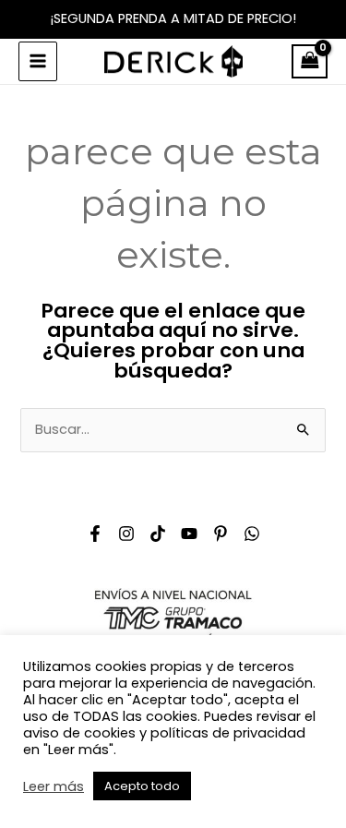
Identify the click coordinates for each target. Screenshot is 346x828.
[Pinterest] (220, 533)
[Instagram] (126, 533)
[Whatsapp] (252, 533)
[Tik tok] (158, 533)
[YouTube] (189, 533)
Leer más (53, 786)
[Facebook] (95, 533)
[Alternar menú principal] (37, 61)
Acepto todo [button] (142, 786)
